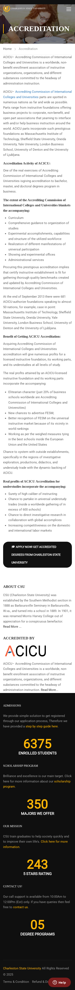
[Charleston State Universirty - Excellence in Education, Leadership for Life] (24, 9)
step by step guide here (42, 726)
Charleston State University (22, 968)
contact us (20, 907)
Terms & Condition (16, 982)
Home (7, 49)
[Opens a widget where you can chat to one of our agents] (59, 983)
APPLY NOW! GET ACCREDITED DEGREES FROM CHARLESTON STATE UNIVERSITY (36, 554)
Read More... (49, 690)
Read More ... (12, 626)
